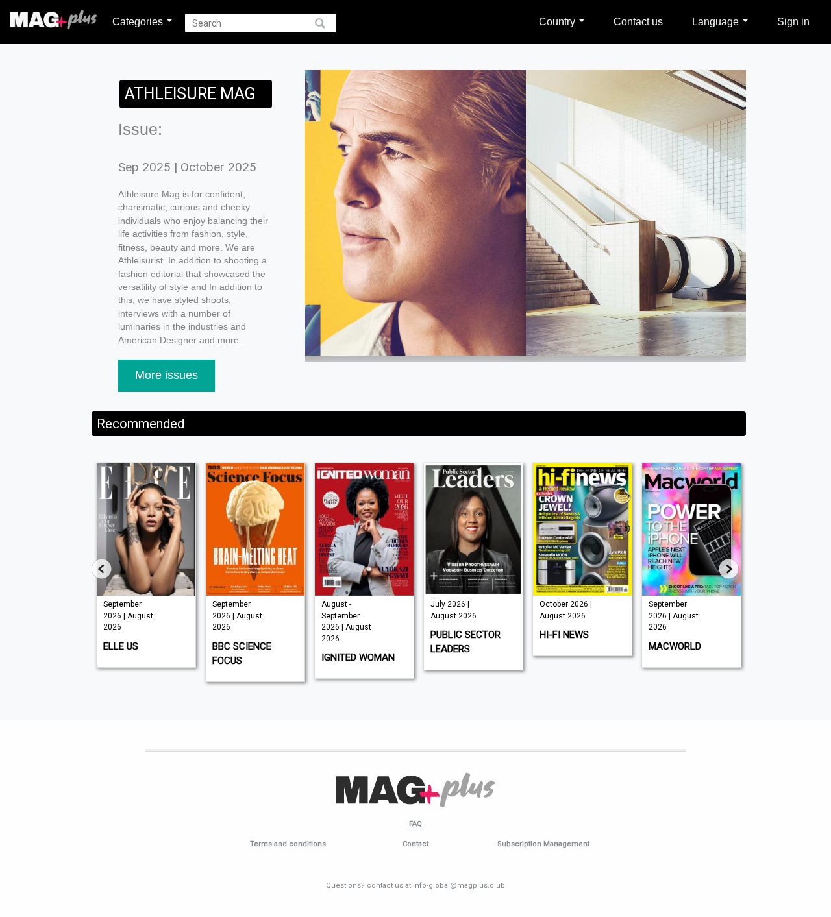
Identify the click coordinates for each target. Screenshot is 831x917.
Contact (415, 844)
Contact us (638, 21)
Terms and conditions (288, 844)
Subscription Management (543, 844)
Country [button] (558, 21)
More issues (166, 375)
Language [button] (716, 21)
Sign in (793, 21)
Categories (139, 21)
